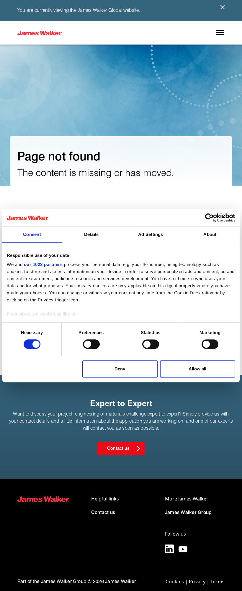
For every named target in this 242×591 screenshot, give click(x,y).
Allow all (197, 368)
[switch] (91, 344)
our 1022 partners (43, 264)
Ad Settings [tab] (150, 234)
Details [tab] (91, 234)
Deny (120, 368)
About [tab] (209, 234)
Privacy (197, 581)
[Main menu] (220, 32)
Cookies (175, 581)
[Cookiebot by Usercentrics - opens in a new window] (209, 217)
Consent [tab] (32, 234)
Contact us (103, 512)
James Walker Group (188, 512)
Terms (217, 581)
